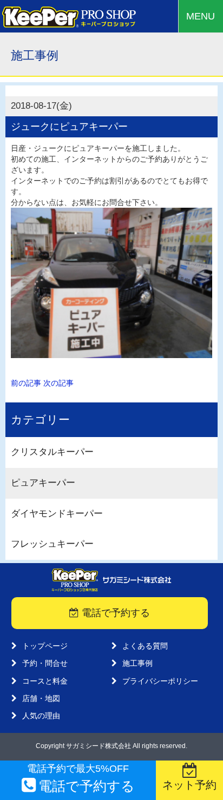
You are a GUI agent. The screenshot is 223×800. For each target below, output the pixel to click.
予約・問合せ (45, 663)
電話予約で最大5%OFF (81, 778)
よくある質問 (145, 646)
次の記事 (58, 383)
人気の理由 (41, 715)
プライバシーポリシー (160, 681)
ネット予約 (189, 785)
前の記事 (26, 383)
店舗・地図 (41, 698)
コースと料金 (45, 681)
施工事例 (137, 663)
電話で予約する (114, 612)
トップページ (45, 646)
